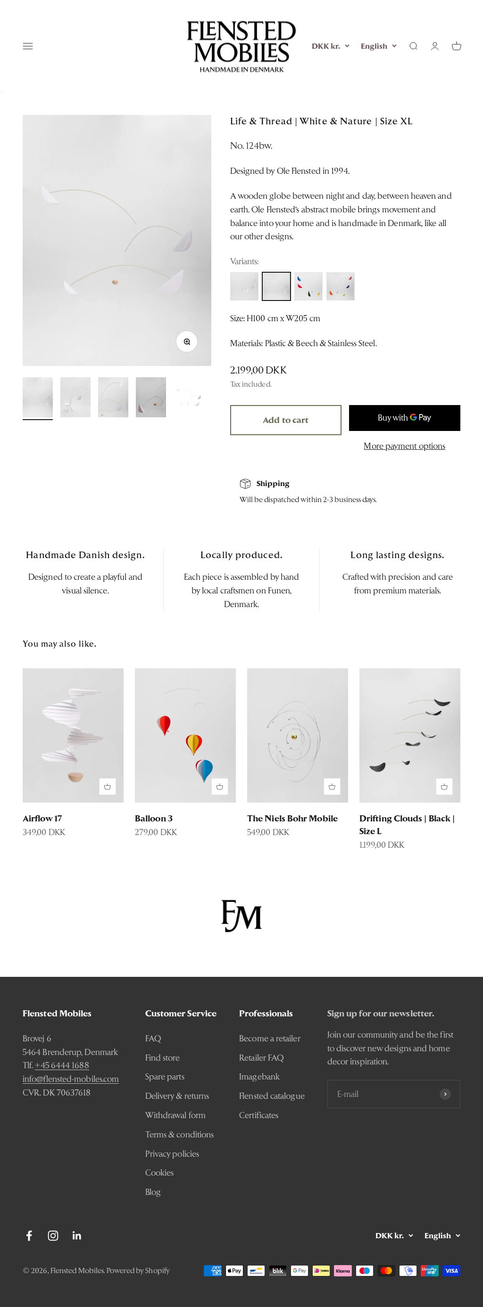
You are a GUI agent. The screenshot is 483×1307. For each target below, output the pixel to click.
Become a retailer (269, 1038)
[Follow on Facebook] (29, 1235)
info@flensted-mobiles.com (71, 1079)
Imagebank (259, 1076)
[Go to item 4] (151, 399)
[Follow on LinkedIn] (77, 1235)
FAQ (153, 1038)
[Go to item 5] (189, 399)
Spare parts (164, 1076)
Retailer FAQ (261, 1058)
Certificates (258, 1115)
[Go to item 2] (75, 399)
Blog (153, 1192)
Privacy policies (172, 1154)
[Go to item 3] (113, 399)
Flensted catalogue (272, 1096)
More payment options (404, 446)
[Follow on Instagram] (53, 1235)
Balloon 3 (154, 818)
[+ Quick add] (107, 786)
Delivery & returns (177, 1096)
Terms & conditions (179, 1134)
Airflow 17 (42, 818)
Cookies (159, 1172)
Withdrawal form (175, 1115)
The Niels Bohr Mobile (292, 818)
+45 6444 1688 (62, 1065)
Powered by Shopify (138, 1270)
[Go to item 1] (38, 399)
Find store (162, 1058)
